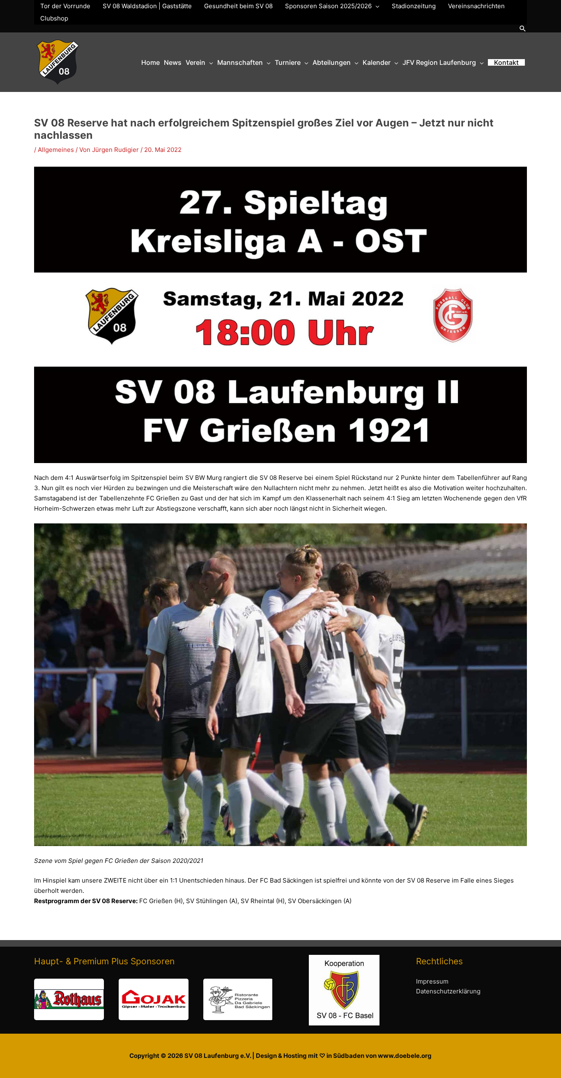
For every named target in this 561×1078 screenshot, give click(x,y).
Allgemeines (56, 150)
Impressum (432, 981)
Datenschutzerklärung (448, 991)
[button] (523, 28)
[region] (153, 999)
